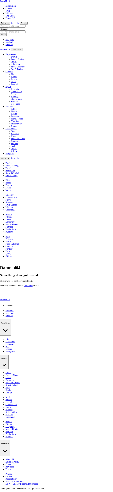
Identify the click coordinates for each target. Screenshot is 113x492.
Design (14, 79)
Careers (9, 476)
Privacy (9, 474)
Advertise (10, 467)
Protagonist (10, 351)
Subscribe (15, 23)
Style (8, 11)
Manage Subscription (15, 481)
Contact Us (10, 464)
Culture (9, 8)
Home (13, 136)
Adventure (15, 64)
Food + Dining (17, 59)
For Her (14, 143)
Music (13, 81)
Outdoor (14, 141)
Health (14, 114)
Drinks (14, 57)
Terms (8, 469)
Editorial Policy (12, 462)
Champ (9, 349)
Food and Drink (18, 138)
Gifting (14, 151)
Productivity (16, 124)
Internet (14, 84)
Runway (14, 96)
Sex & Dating (17, 69)
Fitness (14, 111)
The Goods (10, 16)
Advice (14, 109)
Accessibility (11, 479)
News (13, 94)
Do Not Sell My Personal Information (22, 484)
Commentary (16, 91)
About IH (10, 459)
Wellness (9, 13)
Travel (14, 62)
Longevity (15, 116)
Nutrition (15, 121)
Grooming (15, 104)
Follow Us (5, 23)
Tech (13, 146)
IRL (7, 346)
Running (15, 126)
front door (28, 285)
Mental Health (17, 119)
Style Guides (16, 99)
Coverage (10, 344)
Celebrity (15, 89)
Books (14, 76)
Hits (7, 339)
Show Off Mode (18, 67)
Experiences (11, 6)
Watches (14, 101)
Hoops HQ (10, 18)
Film (13, 74)
